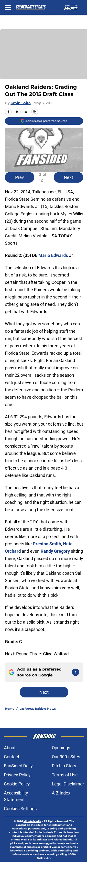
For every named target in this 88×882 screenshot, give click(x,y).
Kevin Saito (21, 103)
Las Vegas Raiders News (38, 708)
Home (9, 708)
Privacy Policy (17, 774)
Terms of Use (65, 774)
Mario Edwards (53, 255)
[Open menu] (8, 7)
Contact (11, 756)
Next (68, 177)
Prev (19, 177)
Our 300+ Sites (66, 756)
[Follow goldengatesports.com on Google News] (75, 672)
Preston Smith (47, 543)
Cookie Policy (17, 783)
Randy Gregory (55, 551)
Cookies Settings (20, 808)
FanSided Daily (18, 765)
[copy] (34, 112)
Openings (61, 747)
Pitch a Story (64, 765)
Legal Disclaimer (68, 783)
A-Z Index (61, 792)
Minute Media (32, 821)
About (10, 747)
